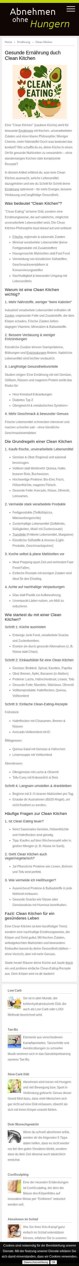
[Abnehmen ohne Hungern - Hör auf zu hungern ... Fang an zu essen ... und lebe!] (39, 17)
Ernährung (26, 130)
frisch (69, 962)
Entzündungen (36, 352)
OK (53, 1262)
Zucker (9, 315)
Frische (17, 236)
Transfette (19, 534)
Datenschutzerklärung (36, 1262)
